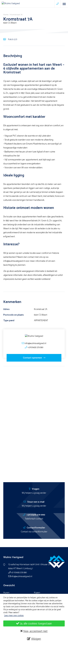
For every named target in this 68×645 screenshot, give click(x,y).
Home (5, 14)
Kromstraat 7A (16, 14)
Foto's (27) (12, 39)
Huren (6, 593)
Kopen (37, 593)
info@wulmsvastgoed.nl (21, 576)
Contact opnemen (32, 358)
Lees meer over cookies (14, 615)
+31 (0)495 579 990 (19, 572)
